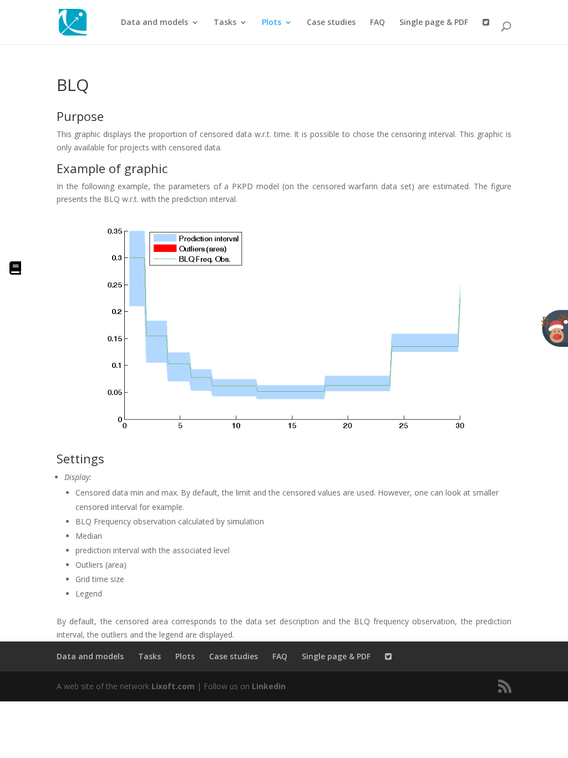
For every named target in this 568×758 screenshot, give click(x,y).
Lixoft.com (173, 686)
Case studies (331, 22)
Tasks (225, 22)
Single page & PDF (433, 22)
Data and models (154, 22)
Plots (271, 22)
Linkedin (269, 686)
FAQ (377, 22)
